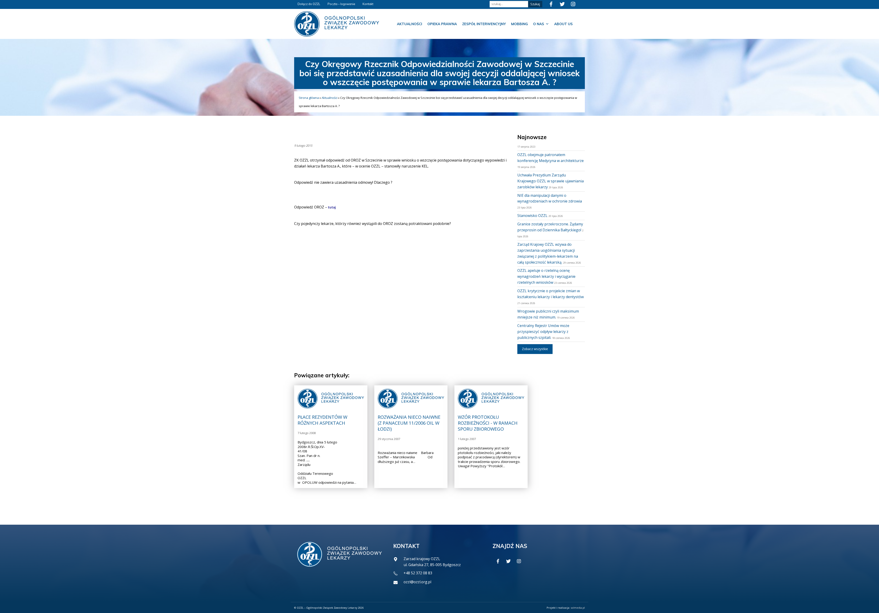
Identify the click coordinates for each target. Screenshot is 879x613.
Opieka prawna (442, 24)
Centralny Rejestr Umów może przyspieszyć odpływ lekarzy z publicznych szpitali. (543, 331)
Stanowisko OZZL (532, 215)
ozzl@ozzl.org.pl (417, 581)
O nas (538, 24)
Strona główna (309, 98)
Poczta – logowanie (341, 4)
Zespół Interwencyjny (484, 24)
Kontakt (368, 4)
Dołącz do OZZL (309, 4)
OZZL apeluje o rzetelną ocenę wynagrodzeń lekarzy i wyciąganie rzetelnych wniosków (546, 276)
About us (563, 24)
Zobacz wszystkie (535, 349)
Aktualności (409, 24)
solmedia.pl (578, 607)
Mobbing (519, 24)
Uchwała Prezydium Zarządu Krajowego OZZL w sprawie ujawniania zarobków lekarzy (550, 181)
